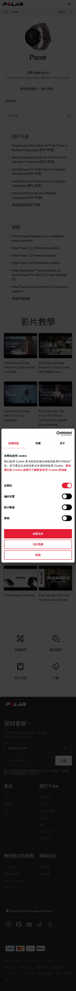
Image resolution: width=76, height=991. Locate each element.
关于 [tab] (62, 443)
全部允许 (38, 533)
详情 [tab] (38, 443)
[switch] (67, 496)
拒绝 (38, 554)
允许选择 (38, 544)
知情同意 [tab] (13, 443)
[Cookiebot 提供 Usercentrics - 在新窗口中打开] (56, 433)
